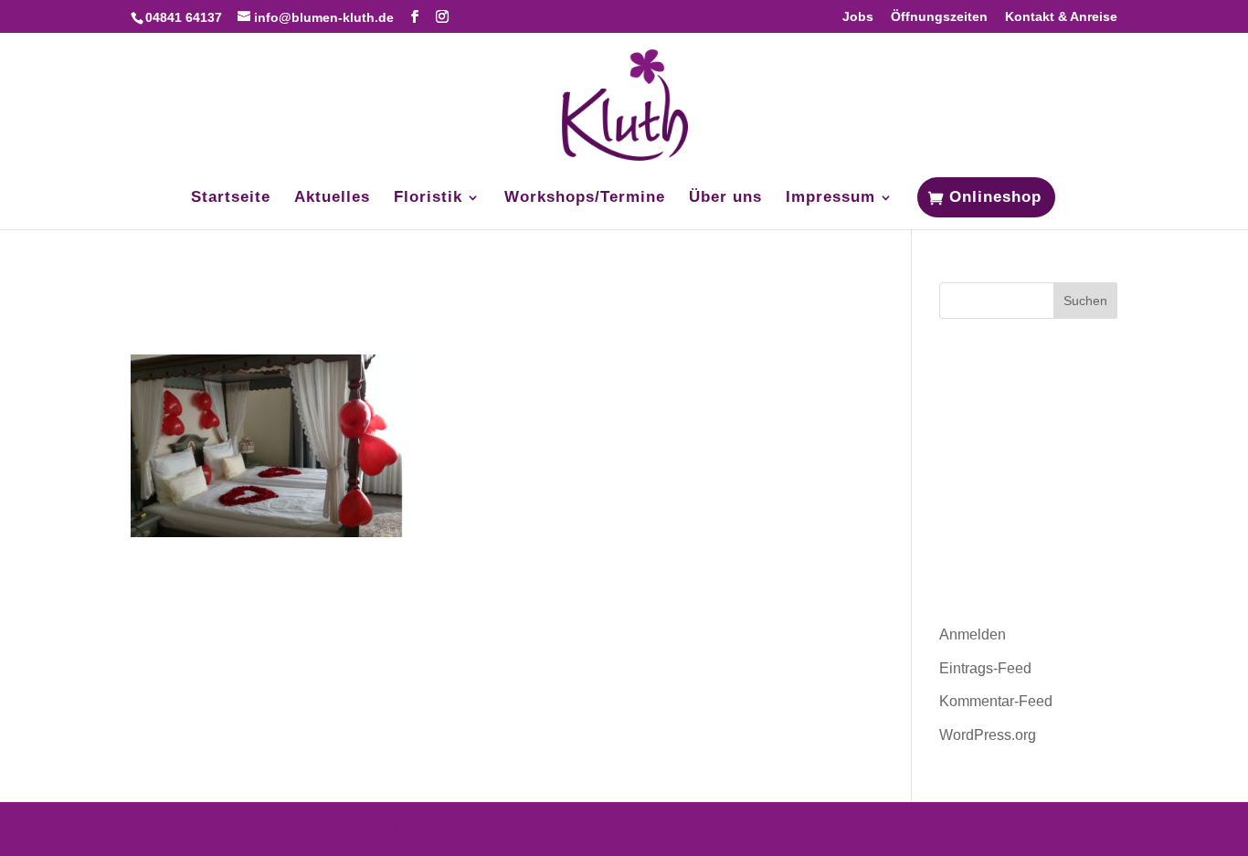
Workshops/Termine (584, 198)
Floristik (428, 198)
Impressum (830, 198)
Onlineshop (995, 197)
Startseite (230, 198)
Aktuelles (332, 198)
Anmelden (972, 634)
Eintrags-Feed (985, 668)
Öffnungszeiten (939, 17)
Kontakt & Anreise (1061, 17)
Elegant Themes (273, 828)
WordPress (460, 828)
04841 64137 (183, 17)
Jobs (857, 17)
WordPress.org (987, 735)
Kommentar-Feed (995, 701)
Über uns (725, 198)
